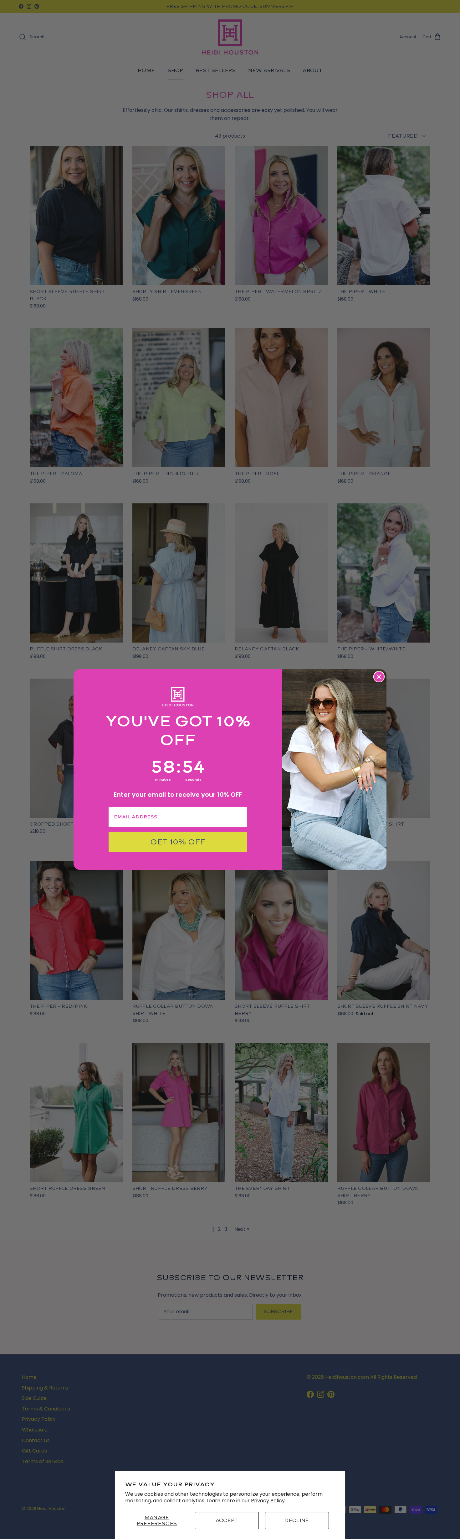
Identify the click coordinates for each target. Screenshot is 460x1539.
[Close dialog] (379, 677)
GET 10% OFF (178, 841)
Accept (227, 1520)
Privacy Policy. (268, 1500)
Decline (296, 1520)
